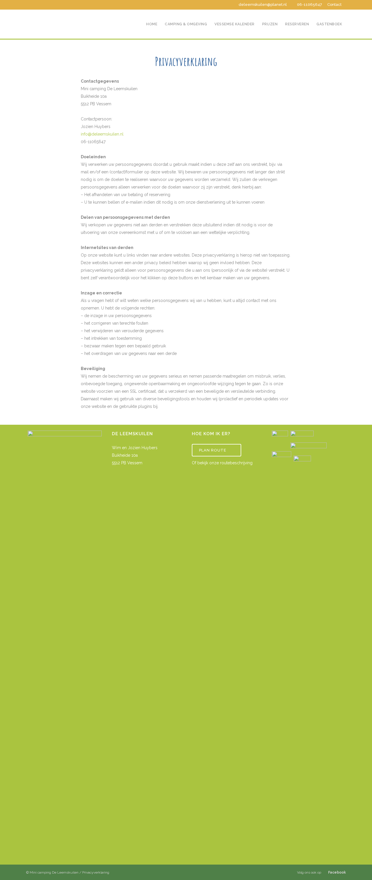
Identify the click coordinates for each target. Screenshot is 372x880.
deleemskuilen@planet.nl (263, 4)
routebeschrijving (236, 463)
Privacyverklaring (95, 872)
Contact (334, 4)
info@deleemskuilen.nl (102, 134)
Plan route (212, 450)
